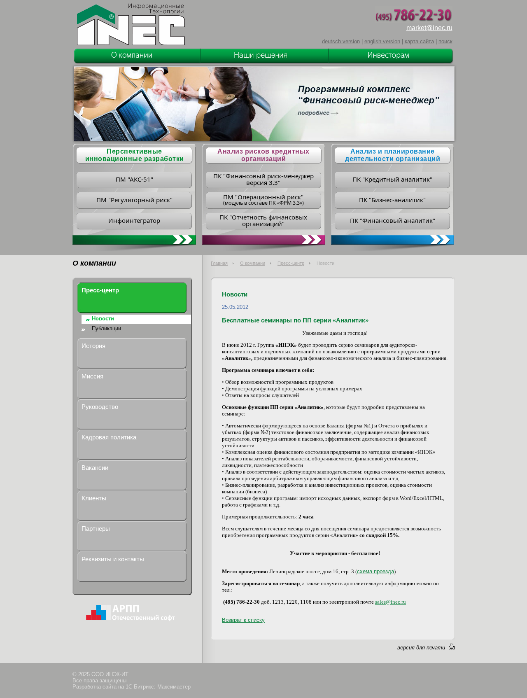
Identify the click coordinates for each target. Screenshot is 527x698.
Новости (103, 318)
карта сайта (419, 41)
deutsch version (341, 41)
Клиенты (94, 498)
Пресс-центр (290, 263)
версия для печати (421, 647)
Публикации (106, 328)
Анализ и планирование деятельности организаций (392, 155)
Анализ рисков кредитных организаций (263, 155)
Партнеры (96, 528)
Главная (219, 263)
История (93, 345)
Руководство (100, 406)
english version (382, 41)
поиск (445, 41)
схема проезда (375, 571)
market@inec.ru (429, 27)
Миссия (92, 376)
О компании (252, 263)
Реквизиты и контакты (113, 559)
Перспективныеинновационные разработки (134, 155)
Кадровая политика (109, 437)
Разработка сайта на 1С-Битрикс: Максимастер (131, 687)
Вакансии (95, 467)
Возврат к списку (243, 620)
